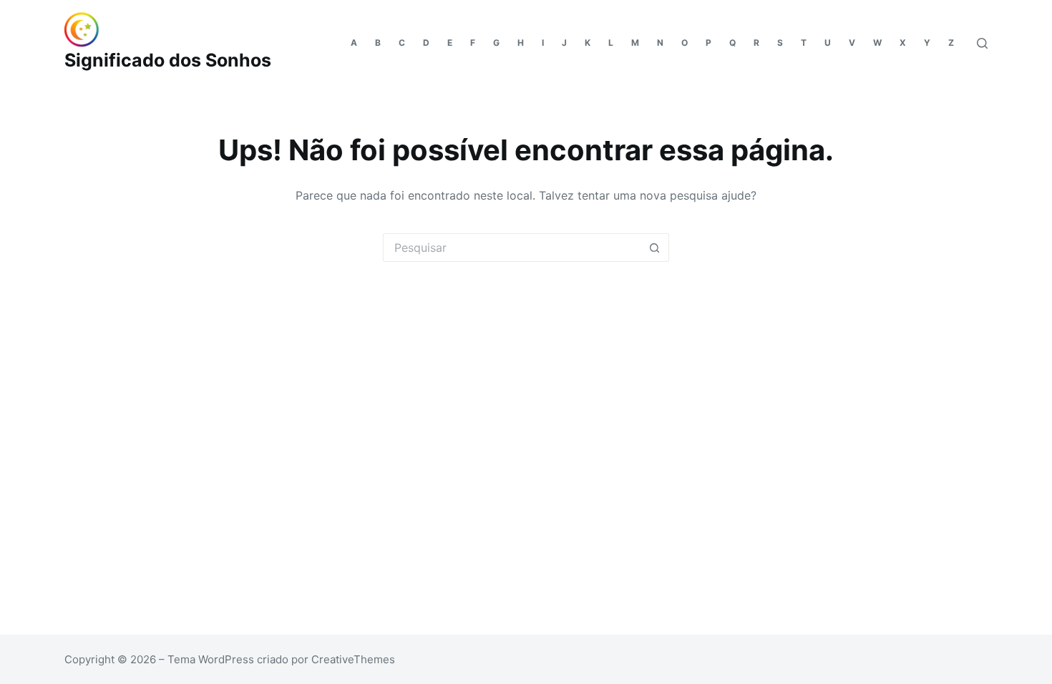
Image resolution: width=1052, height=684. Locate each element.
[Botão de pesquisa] (655, 247)
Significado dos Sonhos (167, 60)
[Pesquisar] (982, 43)
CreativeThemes (353, 659)
